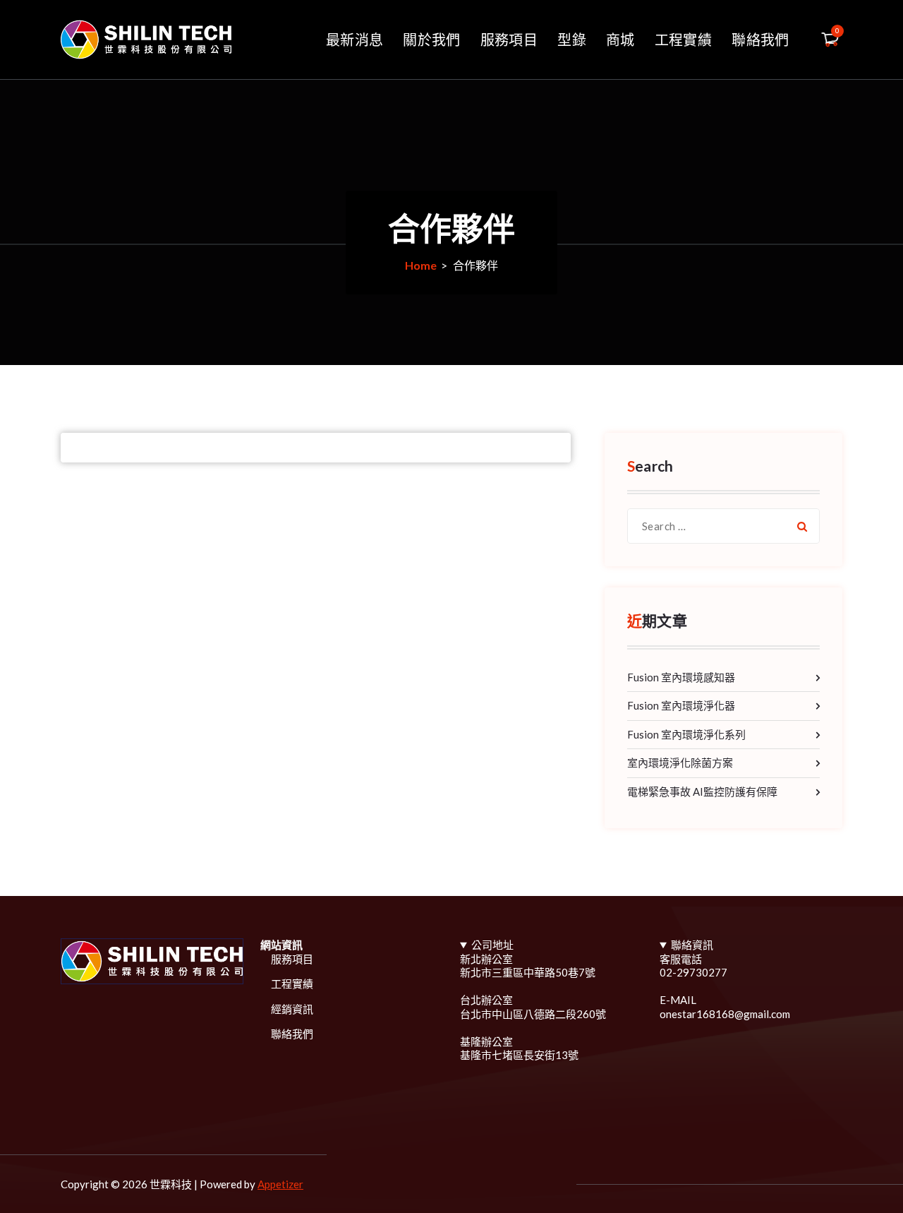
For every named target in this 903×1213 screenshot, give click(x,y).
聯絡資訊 (692, 944)
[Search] (802, 526)
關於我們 (431, 39)
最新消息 (354, 39)
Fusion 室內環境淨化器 (681, 705)
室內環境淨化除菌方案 (680, 762)
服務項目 (509, 39)
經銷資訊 (292, 1009)
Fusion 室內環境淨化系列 (686, 734)
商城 (620, 39)
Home (421, 265)
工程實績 (683, 39)
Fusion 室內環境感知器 (681, 677)
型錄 (571, 39)
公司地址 (492, 944)
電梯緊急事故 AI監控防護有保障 (702, 791)
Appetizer (280, 1184)
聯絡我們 (760, 39)
